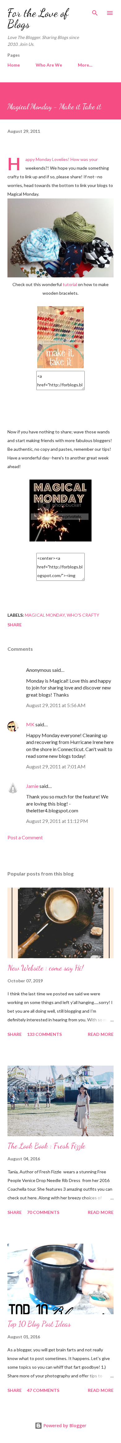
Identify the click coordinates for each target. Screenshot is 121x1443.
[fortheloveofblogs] (60, 539)
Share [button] (14, 624)
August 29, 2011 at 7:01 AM (56, 766)
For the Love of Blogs (37, 18)
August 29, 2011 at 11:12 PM (57, 821)
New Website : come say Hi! (45, 967)
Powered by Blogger (64, 1425)
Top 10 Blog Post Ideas (39, 1323)
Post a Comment (25, 837)
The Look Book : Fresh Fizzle (46, 1145)
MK (30, 724)
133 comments (44, 1034)
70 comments (43, 1212)
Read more (101, 1034)
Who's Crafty (83, 615)
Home (13, 64)
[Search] (95, 11)
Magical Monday (45, 615)
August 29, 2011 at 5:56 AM (56, 705)
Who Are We (49, 64)
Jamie (32, 786)
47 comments (43, 1390)
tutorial (70, 284)
